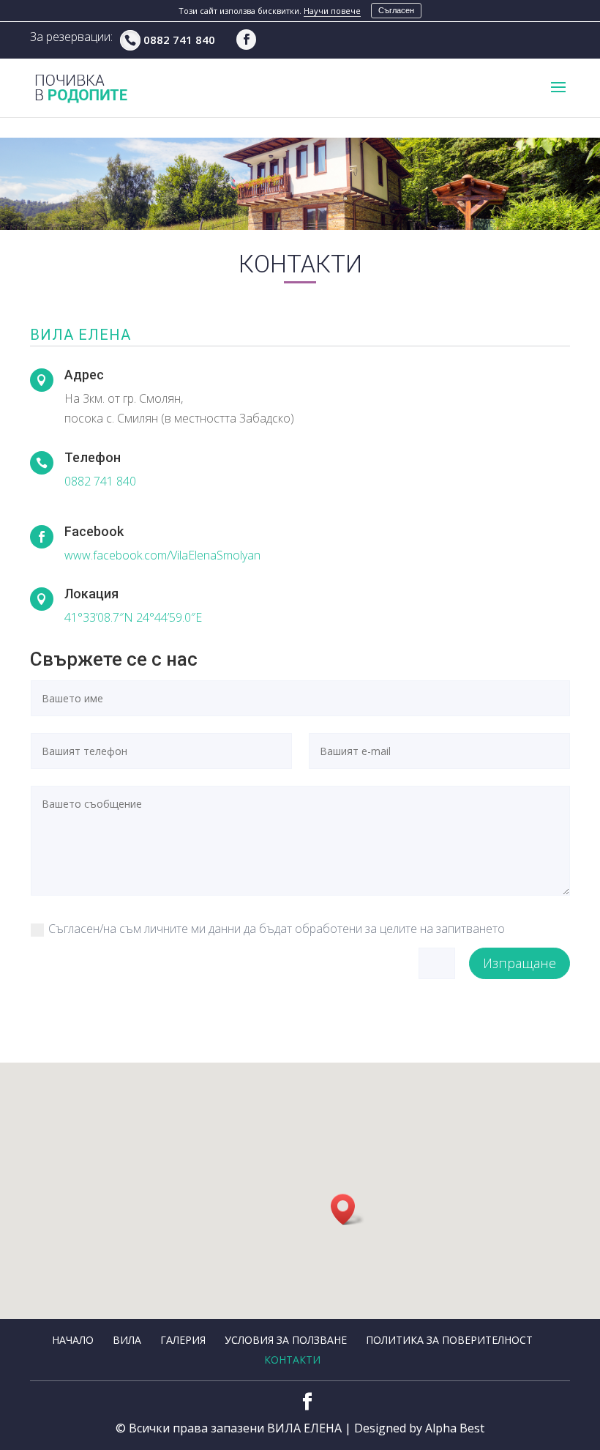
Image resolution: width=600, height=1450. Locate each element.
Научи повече (332, 10)
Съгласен (396, 10)
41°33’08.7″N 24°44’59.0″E (133, 617)
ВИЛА (127, 1340)
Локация (91, 593)
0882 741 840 (179, 39)
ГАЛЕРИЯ (183, 1340)
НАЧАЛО (73, 1340)
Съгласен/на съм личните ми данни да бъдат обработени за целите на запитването (276, 929)
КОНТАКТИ (292, 1360)
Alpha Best (454, 1428)
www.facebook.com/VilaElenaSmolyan (162, 555)
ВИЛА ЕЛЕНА (304, 1428)
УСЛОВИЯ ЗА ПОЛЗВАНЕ (286, 1340)
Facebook (94, 531)
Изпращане (519, 963)
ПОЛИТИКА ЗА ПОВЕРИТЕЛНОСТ (449, 1340)
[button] (347, 1209)
